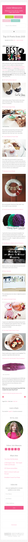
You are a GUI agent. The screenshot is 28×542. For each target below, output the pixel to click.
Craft (14, 401)
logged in (10, 411)
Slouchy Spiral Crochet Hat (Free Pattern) (13, 209)
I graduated (8, 66)
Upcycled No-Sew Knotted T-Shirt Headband (14, 358)
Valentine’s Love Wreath (9, 171)
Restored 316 (21, 533)
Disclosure (14, 524)
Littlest (12, 66)
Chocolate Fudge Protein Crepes (11, 330)
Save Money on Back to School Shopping (13, 243)
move (11, 68)
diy (7, 401)
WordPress (15, 536)
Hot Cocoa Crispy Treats (9, 107)
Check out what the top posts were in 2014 (12, 393)
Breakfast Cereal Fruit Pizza (12, 477)
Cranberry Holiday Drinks (9, 299)
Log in (19, 536)
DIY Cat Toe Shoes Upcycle (10, 80)
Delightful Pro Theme (16, 534)
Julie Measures (14, 7)
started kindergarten (20, 66)
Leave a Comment (20, 40)
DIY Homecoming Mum (10, 468)
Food (16, 401)
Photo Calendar (7, 271)
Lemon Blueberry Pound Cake (10, 136)
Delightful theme (15, 533)
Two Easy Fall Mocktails (11, 459)
